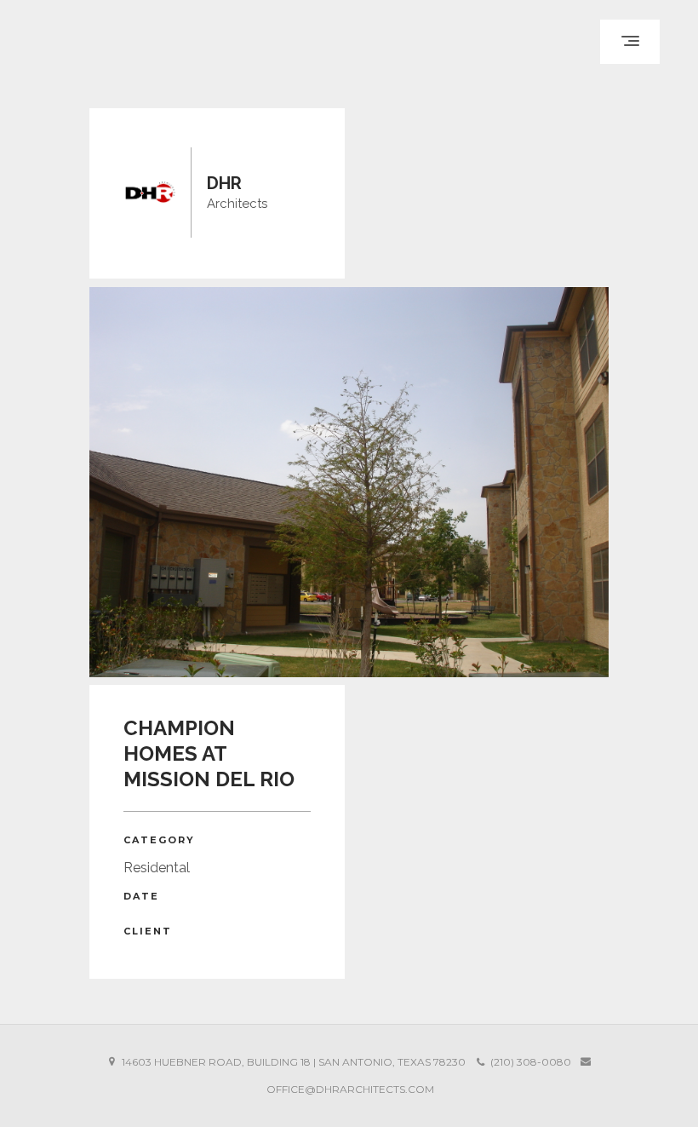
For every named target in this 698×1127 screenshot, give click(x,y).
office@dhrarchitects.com (350, 1089)
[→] (349, 482)
